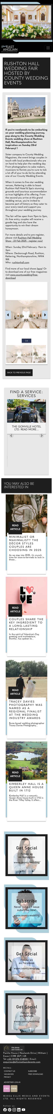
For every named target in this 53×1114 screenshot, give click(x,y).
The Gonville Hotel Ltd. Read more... (26, 428)
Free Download (35, 1074)
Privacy (7, 1077)
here (39, 269)
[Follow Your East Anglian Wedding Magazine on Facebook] (26, 961)
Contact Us (9, 1071)
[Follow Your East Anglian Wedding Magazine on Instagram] (26, 855)
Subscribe (32, 1071)
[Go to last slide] (11, 435)
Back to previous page (19, 373)
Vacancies (9, 1074)
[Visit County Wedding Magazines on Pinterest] (10, 1110)
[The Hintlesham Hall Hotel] (26, 22)
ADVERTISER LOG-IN (12, 1082)
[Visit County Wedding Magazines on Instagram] (15, 1110)
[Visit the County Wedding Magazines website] (14, 1089)
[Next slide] (41, 435)
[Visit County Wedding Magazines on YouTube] (24, 1110)
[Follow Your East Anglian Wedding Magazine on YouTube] (26, 1014)
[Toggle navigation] (48, 48)
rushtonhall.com (20, 262)
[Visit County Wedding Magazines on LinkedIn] (19, 1110)
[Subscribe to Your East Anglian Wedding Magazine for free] (26, 908)
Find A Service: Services (26, 394)
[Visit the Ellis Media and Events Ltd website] (13, 1049)
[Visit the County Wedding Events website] (7, 1089)
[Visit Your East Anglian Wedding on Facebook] (5, 1110)
